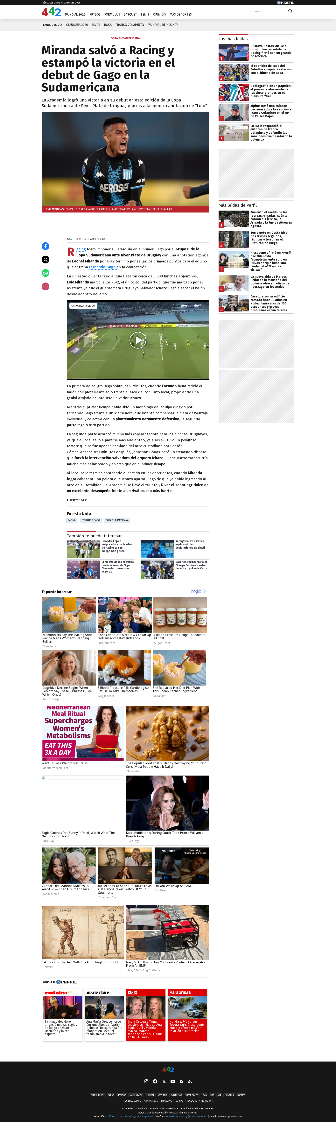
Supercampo (191, 1095)
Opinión (159, 14)
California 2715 (114, 1116)
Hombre (150, 1095)
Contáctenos (151, 1101)
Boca (108, 25)
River (96, 25)
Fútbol (94, 14)
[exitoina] (62, 993)
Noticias (121, 1095)
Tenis (145, 14)
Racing (81, 249)
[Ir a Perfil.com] (285, 3)
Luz (212, 1095)
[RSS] (181, 1082)
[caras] (145, 993)
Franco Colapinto (130, 25)
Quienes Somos (133, 1101)
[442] (168, 1070)
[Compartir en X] (45, 259)
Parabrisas (176, 1095)
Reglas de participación (199, 1101)
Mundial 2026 (75, 14)
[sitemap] (190, 1082)
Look (204, 1095)
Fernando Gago (91, 520)
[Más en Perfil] (66, 982)
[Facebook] (155, 1081)
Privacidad (166, 1101)
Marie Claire (136, 1095)
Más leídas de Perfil (238, 205)
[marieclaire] (104, 993)
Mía (219, 1095)
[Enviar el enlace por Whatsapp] (45, 273)
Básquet (130, 14)
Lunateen (229, 1095)
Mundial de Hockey (163, 25)
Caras (111, 1095)
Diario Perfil (97, 1095)
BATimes (241, 1095)
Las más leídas (233, 38)
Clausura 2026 (77, 25)
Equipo (179, 1101)
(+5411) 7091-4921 (176, 1116)
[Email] (45, 286)
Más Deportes (181, 14)
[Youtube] (173, 1082)
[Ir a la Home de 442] (51, 15)
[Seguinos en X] (164, 1081)
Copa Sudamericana (117, 520)
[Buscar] (290, 11)
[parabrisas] (187, 993)
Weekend (162, 1095)
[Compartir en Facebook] (45, 246)
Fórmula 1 (112, 14)
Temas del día (51, 25)
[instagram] (146, 1081)
